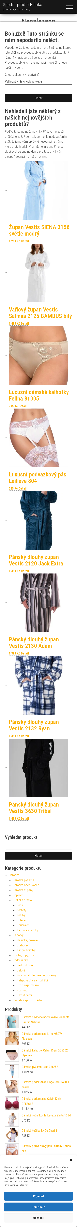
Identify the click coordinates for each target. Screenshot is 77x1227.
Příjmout (38, 1196)
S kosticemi (24, 995)
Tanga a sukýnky (27, 930)
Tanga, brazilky (26, 950)
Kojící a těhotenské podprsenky (36, 975)
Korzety (21, 910)
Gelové (21, 970)
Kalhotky (18, 935)
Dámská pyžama (23, 880)
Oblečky (22, 920)
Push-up (22, 990)
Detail (25, 241)
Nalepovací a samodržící (32, 980)
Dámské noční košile (26, 885)
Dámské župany (23, 890)
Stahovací (23, 945)
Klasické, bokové (27, 940)
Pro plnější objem (28, 985)
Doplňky (18, 895)
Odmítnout (38, 1207)
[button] (71, 1160)
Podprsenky (20, 960)
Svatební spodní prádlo (27, 1000)
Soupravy (23, 925)
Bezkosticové (25, 965)
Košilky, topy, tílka (24, 955)
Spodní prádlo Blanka (22, 4)
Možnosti (38, 1218)
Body (20, 905)
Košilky (21, 915)
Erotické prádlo (22, 900)
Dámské (14, 875)
